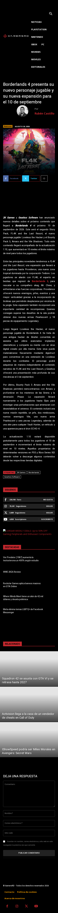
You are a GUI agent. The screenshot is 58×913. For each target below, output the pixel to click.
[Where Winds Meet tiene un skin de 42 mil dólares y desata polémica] (50, 598)
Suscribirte (47, 519)
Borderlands (34, 472)
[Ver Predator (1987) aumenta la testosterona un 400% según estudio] (50, 559)
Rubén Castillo (44, 113)
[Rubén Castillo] (25, 111)
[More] (44, 178)
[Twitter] (26, 906)
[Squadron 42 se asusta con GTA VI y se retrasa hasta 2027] (29, 668)
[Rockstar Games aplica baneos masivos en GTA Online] (50, 585)
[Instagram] (17, 906)
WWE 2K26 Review (12, 572)
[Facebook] (7, 906)
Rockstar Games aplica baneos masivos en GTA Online (22, 585)
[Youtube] (36, 906)
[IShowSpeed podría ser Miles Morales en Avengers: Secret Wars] (29, 739)
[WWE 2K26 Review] (50, 572)
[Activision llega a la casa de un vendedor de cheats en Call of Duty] (29, 704)
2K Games (21, 472)
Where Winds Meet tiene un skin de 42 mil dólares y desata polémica (23, 598)
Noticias (8, 126)
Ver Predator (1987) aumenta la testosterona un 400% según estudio (21, 559)
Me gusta (48, 499)
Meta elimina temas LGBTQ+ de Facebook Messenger (23, 611)
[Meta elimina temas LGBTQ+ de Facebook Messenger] (50, 611)
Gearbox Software (12, 477)
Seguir (49, 506)
